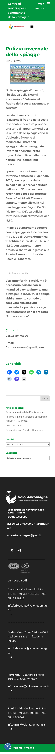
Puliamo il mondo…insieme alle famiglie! (27, 417)
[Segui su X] (12, 550)
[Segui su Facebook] (11, 615)
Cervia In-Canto (14, 425)
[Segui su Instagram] (19, 550)
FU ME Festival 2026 (17, 421)
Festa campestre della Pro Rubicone (25, 412)
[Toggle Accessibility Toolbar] (7, 746)
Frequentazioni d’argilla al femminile (24, 430)
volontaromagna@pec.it (24, 535)
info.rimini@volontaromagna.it (26, 724)
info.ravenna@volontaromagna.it (28, 686)
